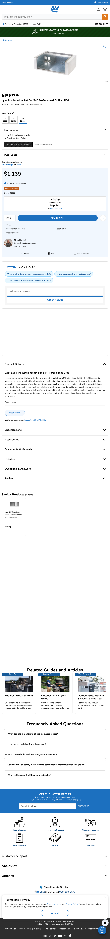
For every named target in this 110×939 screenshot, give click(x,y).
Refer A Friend (7, 2)
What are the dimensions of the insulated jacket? (29, 274)
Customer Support (14, 856)
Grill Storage (7, 40)
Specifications (61, 229)
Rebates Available (11, 188)
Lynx (18, 164)
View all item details (43, 144)
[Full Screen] (106, 80)
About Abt (9, 866)
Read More (14, 412)
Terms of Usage (54, 904)
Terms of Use (10, 929)
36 (13, 121)
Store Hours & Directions (56, 887)
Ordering (8, 876)
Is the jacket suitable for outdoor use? (74, 274)
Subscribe (83, 806)
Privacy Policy (25, 929)
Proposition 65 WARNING (35, 420)
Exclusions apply (74, 800)
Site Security (50, 929)
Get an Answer (55, 299)
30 (5, 121)
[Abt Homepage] (55, 9)
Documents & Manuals (15, 229)
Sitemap (38, 929)
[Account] (98, 9)
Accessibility (64, 929)
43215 (12, 193)
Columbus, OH (56, 208)
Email (23, 246)
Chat (42, 891)
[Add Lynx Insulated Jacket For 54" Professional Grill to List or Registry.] (103, 48)
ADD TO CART (58, 218)
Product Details (12, 233)
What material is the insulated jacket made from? (29, 280)
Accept (55, 913)
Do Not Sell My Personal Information (89, 929)
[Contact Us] (8, 246)
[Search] (105, 17)
